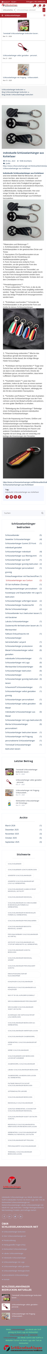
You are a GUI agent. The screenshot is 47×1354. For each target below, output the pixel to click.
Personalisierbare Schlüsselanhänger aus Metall (23, 935)
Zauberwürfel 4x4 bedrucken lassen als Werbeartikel (22, 1076)
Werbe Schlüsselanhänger (18, 1050)
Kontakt (6, 1279)
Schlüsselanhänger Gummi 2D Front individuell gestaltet (22, 890)
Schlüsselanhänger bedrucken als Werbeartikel (21, 1024)
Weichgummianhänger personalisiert (22, 1001)
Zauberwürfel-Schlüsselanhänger (21, 1064)
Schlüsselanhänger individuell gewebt (20, 959)
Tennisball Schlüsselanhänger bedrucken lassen (20, 1153)
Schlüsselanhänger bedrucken (13, 89)
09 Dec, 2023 (10, 161)
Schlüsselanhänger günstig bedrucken (19, 951)
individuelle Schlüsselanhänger (20, 1103)
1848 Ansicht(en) (25, 161)
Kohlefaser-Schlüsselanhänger (20, 982)
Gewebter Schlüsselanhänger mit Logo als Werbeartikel (21, 882)
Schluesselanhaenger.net (19, 1335)
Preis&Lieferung (10, 1240)
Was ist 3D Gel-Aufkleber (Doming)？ (21, 995)
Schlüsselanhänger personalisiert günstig (21, 967)
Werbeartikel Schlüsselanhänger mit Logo (22, 1043)
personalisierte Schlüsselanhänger (22, 1146)
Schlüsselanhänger (18, 1329)
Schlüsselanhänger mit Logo (14, 1262)
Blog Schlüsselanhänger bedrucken (14, 92)
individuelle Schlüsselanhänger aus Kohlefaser (22, 492)
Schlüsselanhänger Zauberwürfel (21, 1036)
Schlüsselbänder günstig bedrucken (22, 870)
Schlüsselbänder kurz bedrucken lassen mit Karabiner (21, 1057)
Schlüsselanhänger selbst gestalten (16, 1266)
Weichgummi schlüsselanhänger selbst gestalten (20, 1008)
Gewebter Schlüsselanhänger (19, 875)
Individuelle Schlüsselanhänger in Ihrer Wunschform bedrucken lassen (22, 1125)
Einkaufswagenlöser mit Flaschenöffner (17, 975)
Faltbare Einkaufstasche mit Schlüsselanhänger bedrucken (20, 1084)
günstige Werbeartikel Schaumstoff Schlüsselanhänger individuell (22, 1110)
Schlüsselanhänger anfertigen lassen (23, 1031)
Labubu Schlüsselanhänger (13, 1253)
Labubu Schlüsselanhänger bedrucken (23, 1070)
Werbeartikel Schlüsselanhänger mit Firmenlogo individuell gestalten (22, 1133)
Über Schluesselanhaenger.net (15, 1236)
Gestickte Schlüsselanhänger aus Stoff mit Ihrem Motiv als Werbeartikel (23, 943)
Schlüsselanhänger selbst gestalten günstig (22, 1118)
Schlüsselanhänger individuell (20, 897)
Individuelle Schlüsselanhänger (15, 1258)
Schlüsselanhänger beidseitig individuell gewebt (19, 927)
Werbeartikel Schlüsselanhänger (15, 1249)
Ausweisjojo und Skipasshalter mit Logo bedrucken (21, 1016)
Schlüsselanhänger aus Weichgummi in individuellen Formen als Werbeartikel (22, 905)
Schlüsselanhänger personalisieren (22, 921)
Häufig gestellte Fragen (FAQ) (14, 1245)
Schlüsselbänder (14, 864)
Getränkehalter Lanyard (17, 1091)
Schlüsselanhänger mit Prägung (21, 1140)
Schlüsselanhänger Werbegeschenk (17, 1271)
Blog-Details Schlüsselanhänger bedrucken (17, 94)
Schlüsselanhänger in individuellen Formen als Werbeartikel (22, 914)
